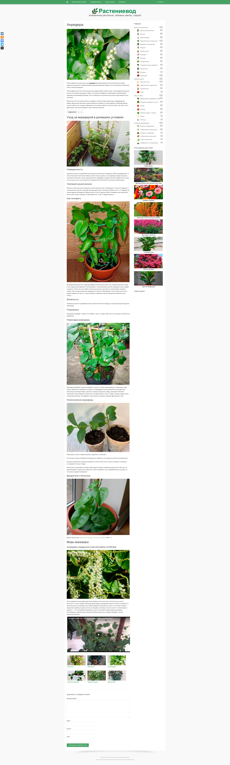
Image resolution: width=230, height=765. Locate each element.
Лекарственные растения (148, 129)
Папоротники (144, 61)
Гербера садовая (148, 200)
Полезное (122, 2)
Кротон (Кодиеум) (148, 287)
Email (69, 729)
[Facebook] (2, 41)
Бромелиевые (145, 37)
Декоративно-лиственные (149, 41)
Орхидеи (143, 54)
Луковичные (144, 51)
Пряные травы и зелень (148, 113)
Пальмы (143, 58)
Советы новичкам (146, 139)
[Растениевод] (115, 12)
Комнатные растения (79, 2)
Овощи (142, 109)
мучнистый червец (99, 537)
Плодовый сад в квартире (148, 65)
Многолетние (144, 82)
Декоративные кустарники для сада (149, 183)
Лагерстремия (148, 269)
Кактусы (143, 48)
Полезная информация (141, 123)
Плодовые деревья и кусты (149, 102)
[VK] (2, 33)
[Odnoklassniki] (2, 37)
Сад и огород (110, 2)
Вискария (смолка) (148, 235)
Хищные (143, 72)
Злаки (142, 116)
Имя (69, 721)
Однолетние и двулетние (148, 85)
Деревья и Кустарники (147, 44)
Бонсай (142, 34)
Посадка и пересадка (147, 133)
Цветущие (143, 76)
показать (79, 112)
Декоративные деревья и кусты (150, 98)
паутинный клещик (85, 537)
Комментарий (72, 698)
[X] (2, 48)
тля (111, 537)
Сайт (68, 737)
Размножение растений (148, 136)
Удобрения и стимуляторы (149, 143)
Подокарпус (148, 166)
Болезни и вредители (147, 126)
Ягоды (142, 106)
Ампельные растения (147, 30)
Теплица (143, 120)
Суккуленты (144, 69)
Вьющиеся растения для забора (148, 218)
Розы (142, 92)
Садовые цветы (95, 2)
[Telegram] (2, 44)
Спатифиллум (149, 252)
